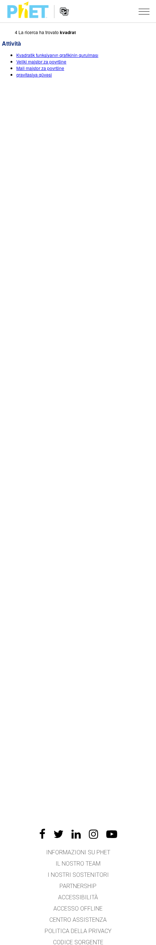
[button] (144, 11)
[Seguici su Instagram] (93, 834)
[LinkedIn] (76, 834)
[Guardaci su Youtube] (111, 834)
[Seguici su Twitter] (58, 834)
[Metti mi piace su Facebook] (42, 834)
